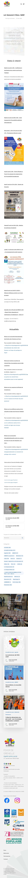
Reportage (16, 579)
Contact (6, 859)
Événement (8, 584)
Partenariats (7, 856)
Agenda (7, 553)
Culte (6, 558)
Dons (13, 558)
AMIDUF (15, 553)
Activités (7, 547)
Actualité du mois (9, 550)
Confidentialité (7, 870)
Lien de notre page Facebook (10, 480)
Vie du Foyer (16, 582)
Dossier (18, 558)
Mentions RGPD (10, 871)
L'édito (19, 564)
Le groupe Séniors (9, 569)
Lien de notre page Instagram (11, 482)
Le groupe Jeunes (9, 566)
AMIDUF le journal (9, 555)
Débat (6, 564)
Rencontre (7, 579)
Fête (13, 564)
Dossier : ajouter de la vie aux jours (13, 561)
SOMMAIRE (7, 582)
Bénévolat (19, 555)
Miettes (17, 576)
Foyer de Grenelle (11, 18)
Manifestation (8, 576)
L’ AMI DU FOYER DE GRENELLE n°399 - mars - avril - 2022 (12, 573)
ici (9, 77)
